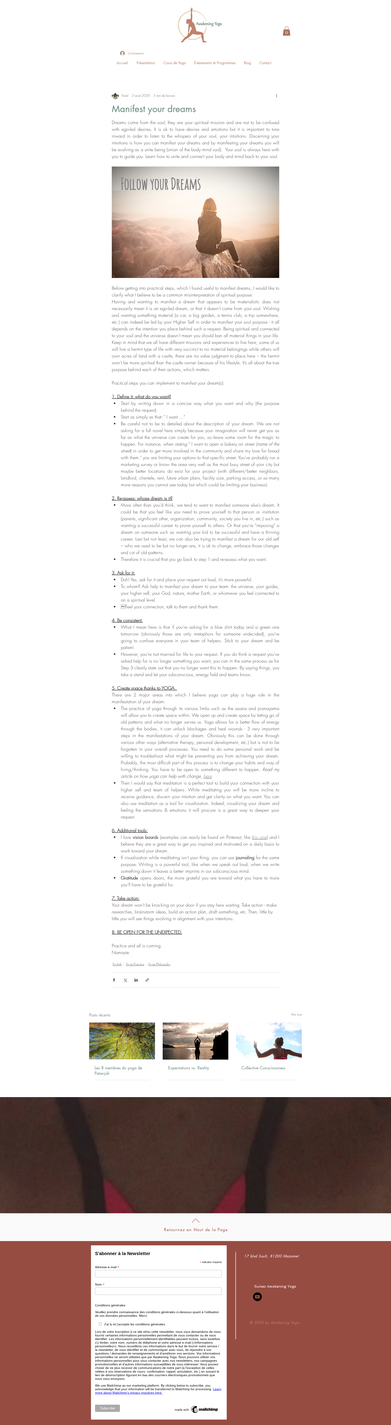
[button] (287, 31)
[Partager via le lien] (147, 980)
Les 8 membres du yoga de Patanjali (118, 1070)
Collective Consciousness (263, 1067)
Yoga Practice (135, 964)
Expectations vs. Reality (188, 1067)
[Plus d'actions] (276, 95)
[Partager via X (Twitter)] (125, 980)
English (117, 964)
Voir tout (296, 1014)
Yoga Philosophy (159, 964)
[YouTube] (257, 1296)
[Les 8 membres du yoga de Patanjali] (122, 1041)
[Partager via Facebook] (114, 980)
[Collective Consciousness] (269, 1041)
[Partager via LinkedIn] (136, 980)
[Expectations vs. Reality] (196, 1041)
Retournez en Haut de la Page (196, 1229)
